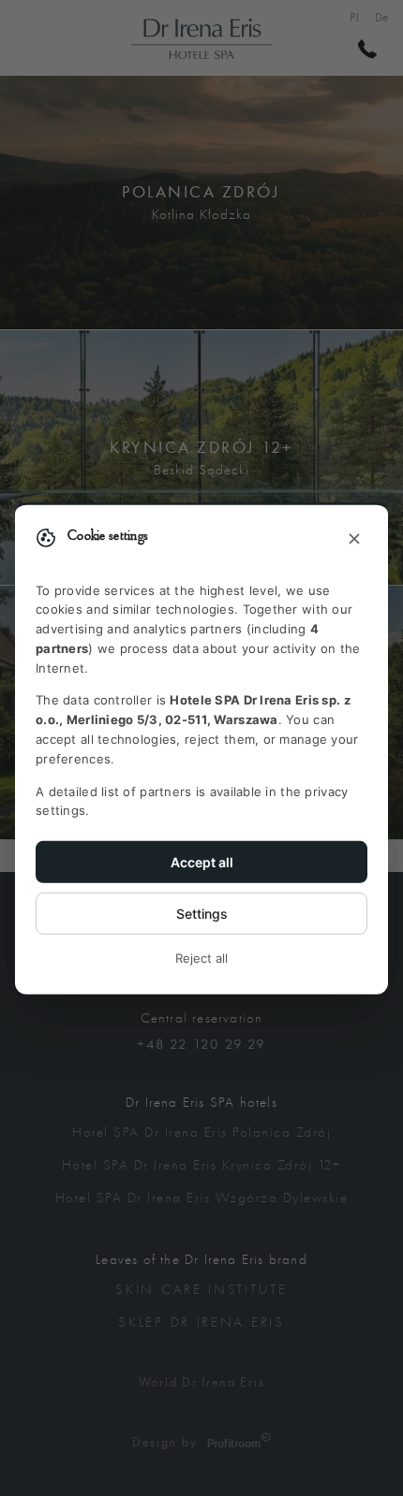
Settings (202, 914)
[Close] (354, 539)
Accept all (202, 862)
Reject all (201, 958)
